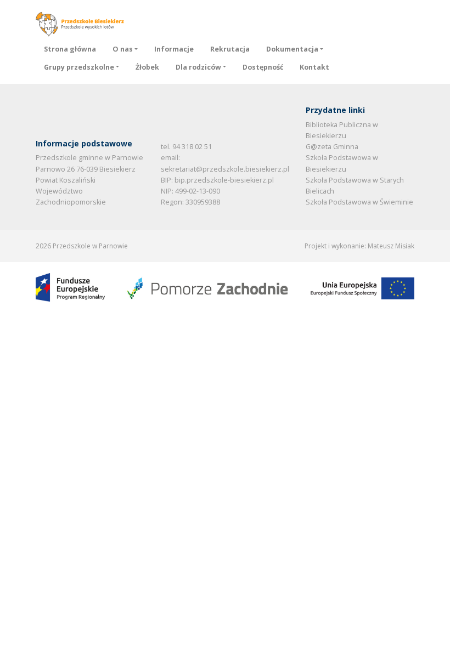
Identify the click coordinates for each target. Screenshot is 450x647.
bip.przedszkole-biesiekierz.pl (224, 180)
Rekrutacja (230, 49)
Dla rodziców (198, 67)
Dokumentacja (292, 49)
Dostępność (263, 67)
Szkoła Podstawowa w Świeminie (359, 202)
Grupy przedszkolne (79, 67)
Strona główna (70, 49)
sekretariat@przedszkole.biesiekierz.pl (225, 169)
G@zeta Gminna (332, 146)
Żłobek (147, 67)
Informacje (174, 49)
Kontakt (314, 67)
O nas (123, 49)
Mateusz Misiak (391, 246)
